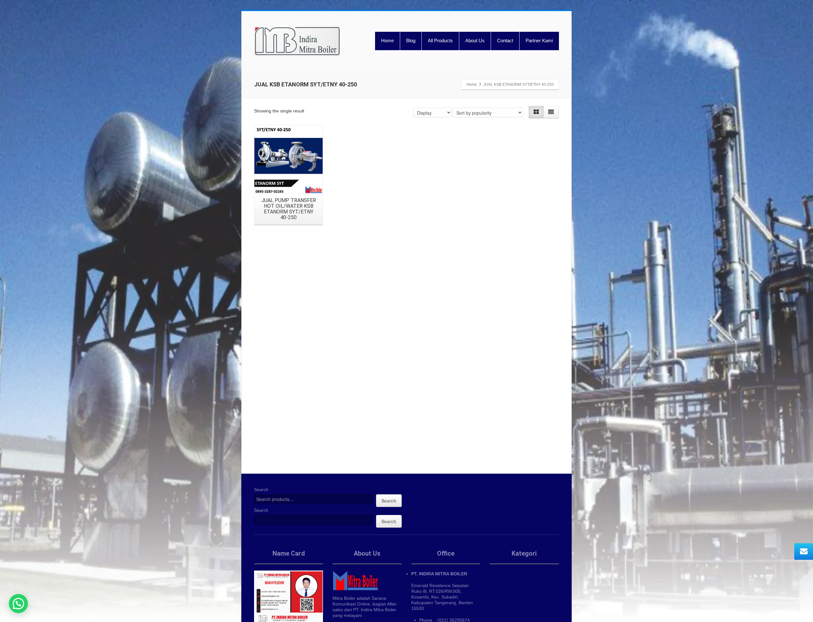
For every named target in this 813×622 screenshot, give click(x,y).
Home (387, 40)
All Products (440, 40)
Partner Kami (539, 40)
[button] (18, 603)
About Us (475, 40)
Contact (505, 40)
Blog (410, 40)
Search (261, 489)
